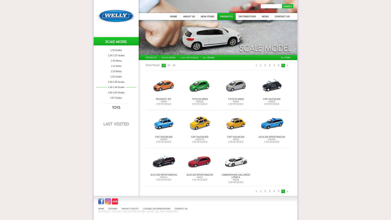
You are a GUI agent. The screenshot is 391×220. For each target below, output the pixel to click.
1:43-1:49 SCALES (189, 57)
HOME (101, 209)
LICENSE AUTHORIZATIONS (156, 209)
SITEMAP (113, 209)
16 (163, 65)
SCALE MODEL (168, 57)
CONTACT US (181, 209)
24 (173, 65)
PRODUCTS (151, 57)
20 (168, 65)
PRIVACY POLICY (130, 209)
